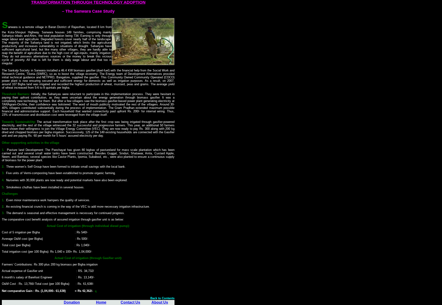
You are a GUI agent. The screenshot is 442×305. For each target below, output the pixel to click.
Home (101, 302)
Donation (72, 302)
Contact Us (130, 302)
